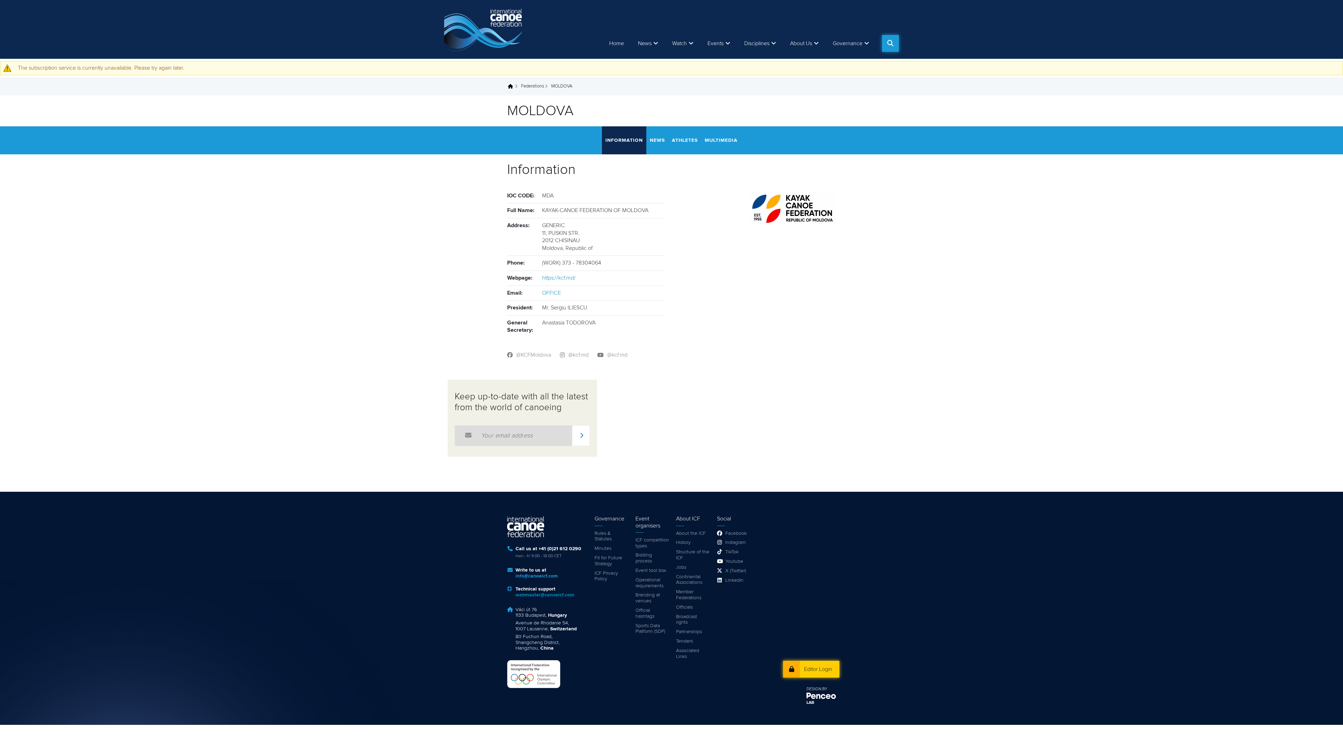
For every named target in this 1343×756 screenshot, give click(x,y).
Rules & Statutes (603, 536)
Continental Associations (689, 579)
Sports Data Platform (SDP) (650, 628)
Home (616, 43)
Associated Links (687, 653)
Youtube (734, 561)
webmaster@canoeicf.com (545, 595)
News (645, 43)
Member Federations (688, 594)
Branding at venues (647, 598)
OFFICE (551, 293)
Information (624, 140)
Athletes (685, 140)
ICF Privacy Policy (606, 576)
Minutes (603, 548)
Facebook (736, 533)
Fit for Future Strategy (608, 560)
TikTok (732, 552)
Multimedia (721, 140)
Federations (532, 86)
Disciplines (756, 43)
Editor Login (818, 669)
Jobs (681, 567)
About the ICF (691, 533)
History (683, 542)
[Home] (484, 29)
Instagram (735, 542)
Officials (684, 607)
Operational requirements (649, 583)
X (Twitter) (735, 570)
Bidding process (643, 558)
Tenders (684, 641)
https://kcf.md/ (559, 278)
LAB (810, 703)
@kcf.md (578, 355)
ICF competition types (652, 543)
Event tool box (650, 570)
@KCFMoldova (533, 355)
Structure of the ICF (692, 555)
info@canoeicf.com (537, 576)
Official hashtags (644, 613)
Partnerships (689, 631)
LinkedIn (734, 580)
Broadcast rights (686, 619)
